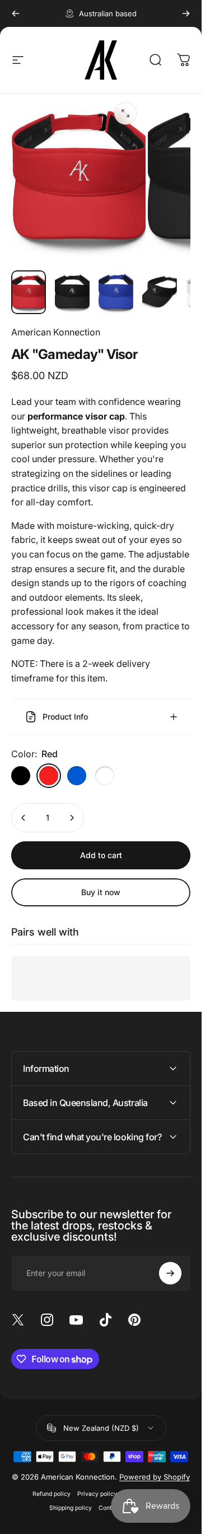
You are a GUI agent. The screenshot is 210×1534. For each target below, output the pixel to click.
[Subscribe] (170, 1273)
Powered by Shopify (154, 1476)
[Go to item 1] (72, 292)
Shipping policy (70, 1508)
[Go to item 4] (159, 292)
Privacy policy (97, 1494)
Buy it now (100, 892)
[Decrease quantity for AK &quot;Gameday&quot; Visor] (23, 818)
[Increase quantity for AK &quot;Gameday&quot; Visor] (71, 818)
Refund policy (51, 1494)
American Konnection (55, 332)
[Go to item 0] (28, 292)
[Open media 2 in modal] (125, 113)
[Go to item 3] (116, 292)
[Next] (186, 13)
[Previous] (15, 13)
